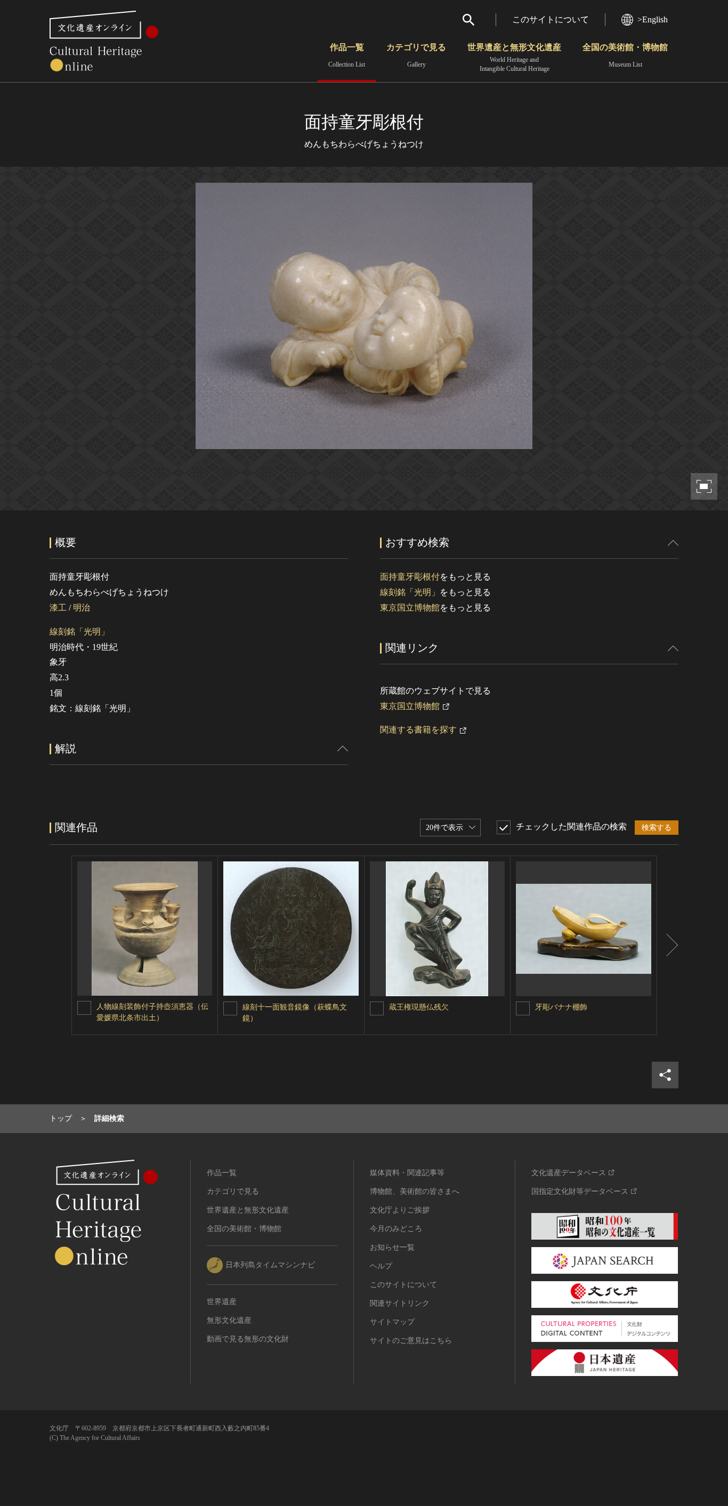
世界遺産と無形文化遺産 (514, 57)
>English (652, 19)
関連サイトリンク (400, 1303)
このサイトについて (550, 19)
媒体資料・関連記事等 (407, 1173)
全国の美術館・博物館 (625, 55)
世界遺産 (222, 1302)
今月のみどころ (396, 1229)
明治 (81, 607)
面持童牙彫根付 (410, 576)
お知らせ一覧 (392, 1247)
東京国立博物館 (410, 607)
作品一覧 (346, 55)
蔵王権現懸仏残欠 (419, 1007)
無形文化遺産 (229, 1320)
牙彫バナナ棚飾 (561, 1007)
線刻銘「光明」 (79, 631)
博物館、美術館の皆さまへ (414, 1191)
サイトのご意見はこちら (411, 1341)
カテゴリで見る (416, 55)
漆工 (58, 607)
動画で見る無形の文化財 (248, 1339)
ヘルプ (381, 1266)
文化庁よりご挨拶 (400, 1210)
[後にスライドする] (667, 946)
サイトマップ (392, 1322)
